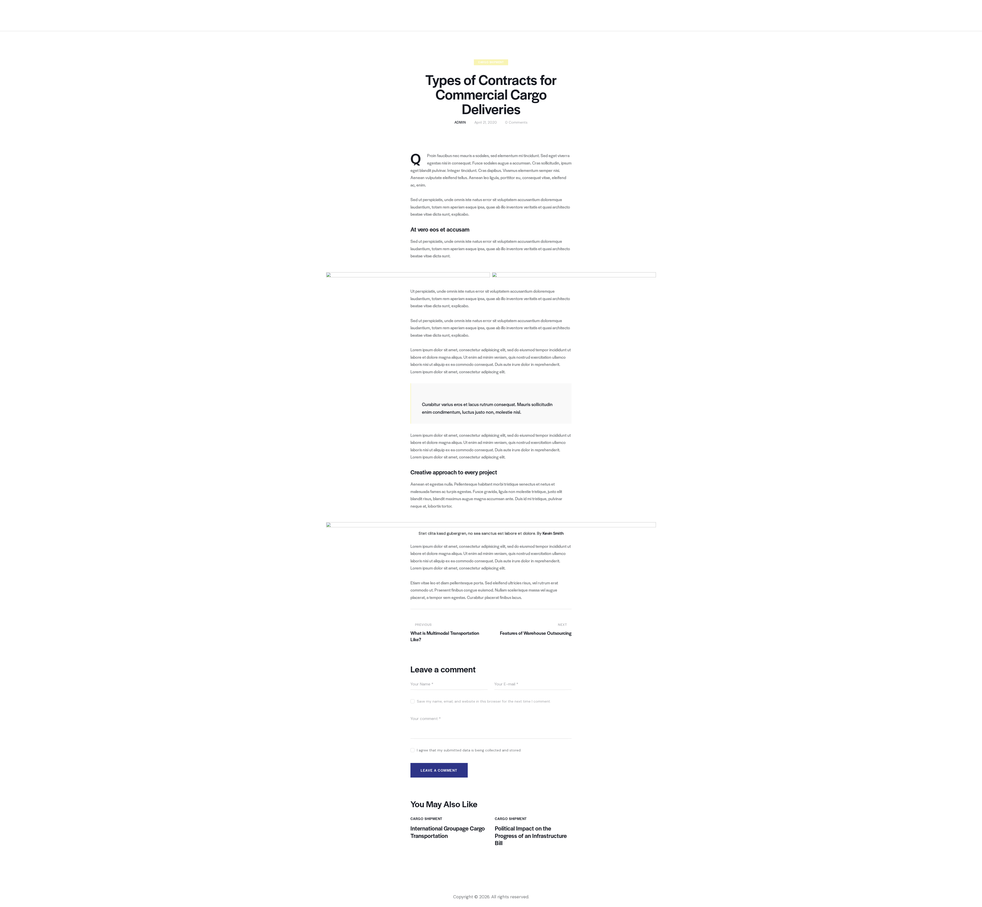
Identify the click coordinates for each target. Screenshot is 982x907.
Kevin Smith (553, 533)
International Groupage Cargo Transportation (447, 832)
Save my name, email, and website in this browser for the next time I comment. (484, 701)
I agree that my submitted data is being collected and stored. (469, 750)
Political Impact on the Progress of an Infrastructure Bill (531, 836)
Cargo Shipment (491, 62)
